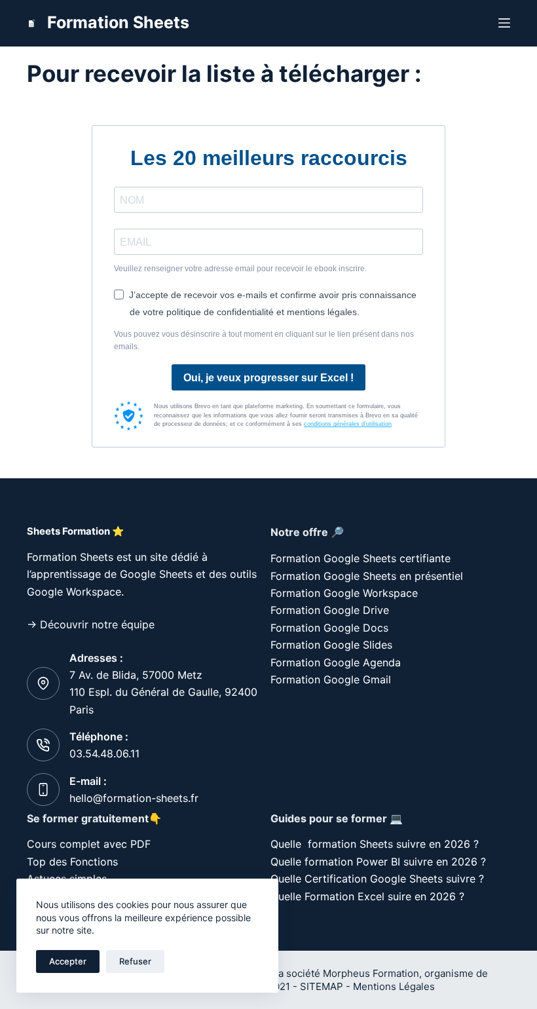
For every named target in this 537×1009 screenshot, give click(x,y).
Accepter (67, 961)
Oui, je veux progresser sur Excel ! (268, 377)
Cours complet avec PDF (90, 843)
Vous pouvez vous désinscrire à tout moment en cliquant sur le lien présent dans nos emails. (264, 341)
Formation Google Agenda (335, 662)
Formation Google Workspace (344, 593)
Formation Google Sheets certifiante (360, 558)
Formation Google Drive (329, 610)
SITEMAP (321, 986)
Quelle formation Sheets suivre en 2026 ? (374, 843)
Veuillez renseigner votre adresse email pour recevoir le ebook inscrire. (240, 268)
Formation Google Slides (331, 644)
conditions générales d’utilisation (348, 424)
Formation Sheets (118, 22)
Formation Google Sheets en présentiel (366, 575)
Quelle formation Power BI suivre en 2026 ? (378, 861)
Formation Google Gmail (330, 679)
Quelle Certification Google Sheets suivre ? (377, 878)
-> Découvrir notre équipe (91, 624)
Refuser (135, 961)
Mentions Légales (395, 986)
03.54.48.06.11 (104, 753)
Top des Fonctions (72, 861)
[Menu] (504, 23)
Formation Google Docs (329, 627)
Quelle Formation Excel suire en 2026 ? (367, 896)
